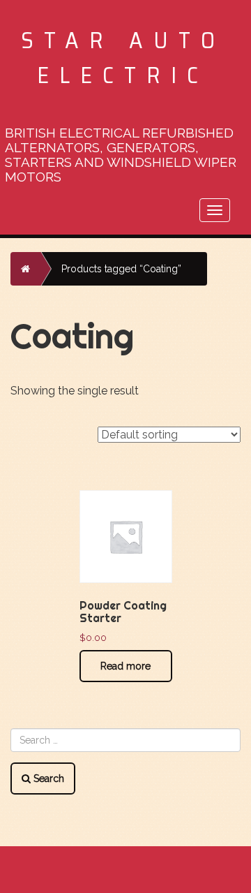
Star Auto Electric (123, 57)
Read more (125, 666)
